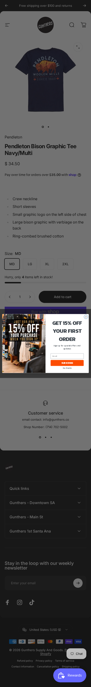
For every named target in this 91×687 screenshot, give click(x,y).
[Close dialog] (86, 317)
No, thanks (67, 368)
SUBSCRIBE (67, 363)
